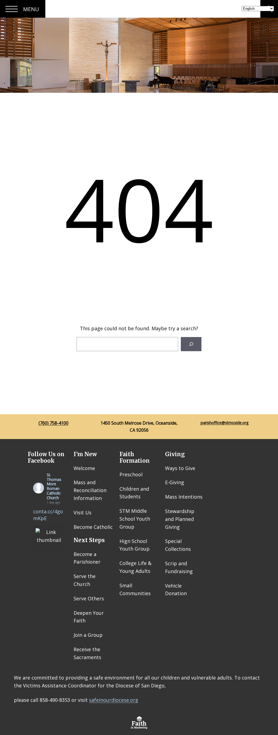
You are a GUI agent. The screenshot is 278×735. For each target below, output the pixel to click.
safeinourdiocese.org (113, 700)
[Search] (191, 344)
